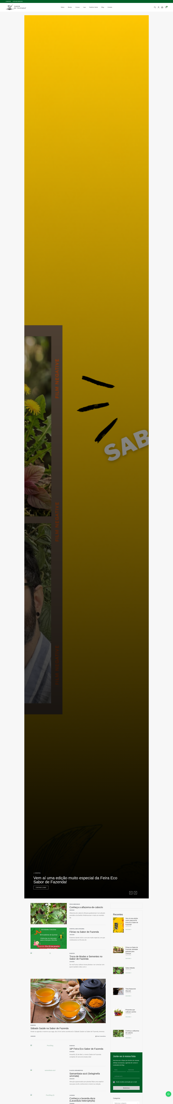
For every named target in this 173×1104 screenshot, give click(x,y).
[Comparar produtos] (162, 7)
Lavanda (72, 1095)
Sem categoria (79, 928)
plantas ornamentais (76, 1070)
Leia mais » (128, 929)
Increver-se (126, 1088)
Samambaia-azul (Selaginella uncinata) (84, 1074)
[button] (130, 892)
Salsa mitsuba (130, 968)
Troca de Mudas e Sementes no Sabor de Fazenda (85, 957)
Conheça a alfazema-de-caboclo (86, 907)
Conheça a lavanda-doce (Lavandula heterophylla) (82, 1099)
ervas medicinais (74, 904)
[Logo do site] (16, 7)
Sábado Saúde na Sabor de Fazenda (49, 1028)
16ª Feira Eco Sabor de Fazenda (86, 1048)
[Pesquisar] (155, 7)
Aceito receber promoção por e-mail (126, 1082)
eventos (38, 873)
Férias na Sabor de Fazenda (84, 931)
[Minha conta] (158, 7)
